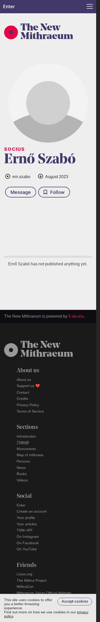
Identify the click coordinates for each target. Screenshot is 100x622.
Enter (21, 505)
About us (24, 380)
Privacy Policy (28, 405)
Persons (23, 461)
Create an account (32, 511)
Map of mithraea (30, 455)
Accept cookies (75, 601)
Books (22, 474)
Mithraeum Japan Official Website (44, 593)
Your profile (26, 518)
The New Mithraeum (47, 32)
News (21, 468)
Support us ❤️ (28, 386)
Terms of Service (30, 411)
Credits (22, 398)
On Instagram (28, 536)
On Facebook (28, 543)
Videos (22, 480)
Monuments (26, 449)
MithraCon (25, 586)
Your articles (27, 524)
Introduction (26, 436)
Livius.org (24, 574)
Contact (23, 392)
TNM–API (24, 530)
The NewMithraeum (47, 349)
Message (21, 192)
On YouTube (27, 549)
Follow (57, 192)
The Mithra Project (32, 580)
